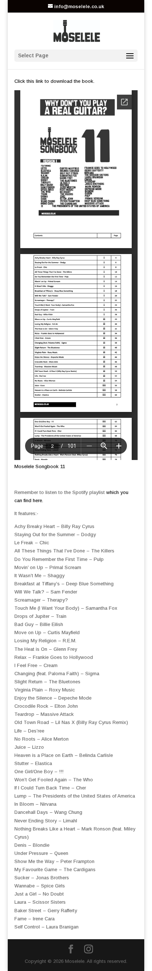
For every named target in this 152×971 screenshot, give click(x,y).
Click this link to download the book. (54, 81)
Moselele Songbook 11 (39, 466)
